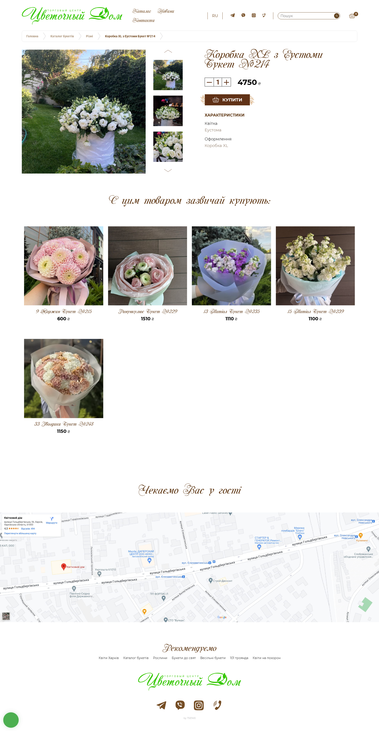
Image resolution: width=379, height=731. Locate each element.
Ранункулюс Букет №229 (147, 311)
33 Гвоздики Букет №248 (63, 424)
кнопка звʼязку (11, 720)
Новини (165, 11)
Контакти (143, 20)
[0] (352, 16)
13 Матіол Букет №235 (231, 311)
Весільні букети (213, 657)
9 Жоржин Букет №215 (63, 311)
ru (215, 15)
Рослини (160, 657)
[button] (168, 52)
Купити (232, 99)
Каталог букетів (136, 657)
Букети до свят (184, 657)
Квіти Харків (109, 657)
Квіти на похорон (267, 657)
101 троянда (239, 657)
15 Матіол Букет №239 (315, 311)
